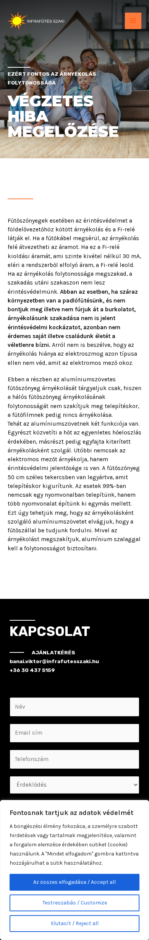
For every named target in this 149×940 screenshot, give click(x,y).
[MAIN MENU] (133, 21)
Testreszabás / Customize (74, 902)
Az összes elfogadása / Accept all (74, 882)
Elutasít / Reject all (75, 923)
